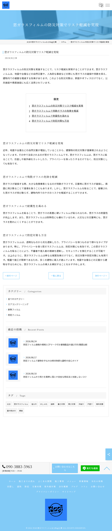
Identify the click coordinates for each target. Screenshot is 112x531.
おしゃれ (43, 404)
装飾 (52, 404)
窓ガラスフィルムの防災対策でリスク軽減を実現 (57, 105)
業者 (21, 410)
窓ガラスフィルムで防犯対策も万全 (50, 120)
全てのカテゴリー (16, 298)
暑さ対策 (61, 404)
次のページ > (101, 275)
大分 (8, 404)
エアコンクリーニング (18, 304)
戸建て (90, 404)
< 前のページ (11, 275)
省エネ (34, 404)
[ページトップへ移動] (107, 468)
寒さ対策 (71, 404)
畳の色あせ (11, 410)
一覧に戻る (56, 275)
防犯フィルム (14, 314)
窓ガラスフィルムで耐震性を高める (50, 115)
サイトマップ (69, 491)
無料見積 (99, 404)
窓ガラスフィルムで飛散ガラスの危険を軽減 (55, 110)
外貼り (81, 404)
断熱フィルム (14, 309)
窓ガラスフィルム (21, 404)
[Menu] (107, 5)
